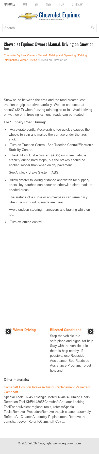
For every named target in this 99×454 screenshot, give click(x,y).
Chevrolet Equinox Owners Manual (25, 55)
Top (61, 4)
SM (36, 4)
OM (25, 4)
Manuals (9, 4)
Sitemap (77, 4)
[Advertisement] (49, 80)
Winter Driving (28, 59)
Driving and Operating (62, 55)
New (48, 4)
